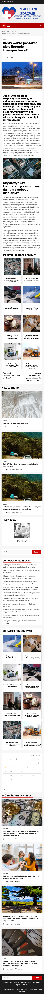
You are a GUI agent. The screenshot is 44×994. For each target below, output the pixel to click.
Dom (4, 958)
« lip (4, 790)
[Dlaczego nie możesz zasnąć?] (22, 404)
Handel (16, 982)
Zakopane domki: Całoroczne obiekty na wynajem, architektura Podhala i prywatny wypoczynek (21, 918)
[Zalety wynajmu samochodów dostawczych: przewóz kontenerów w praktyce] (22, 487)
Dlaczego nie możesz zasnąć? (15, 423)
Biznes (5, 39)
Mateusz (15, 58)
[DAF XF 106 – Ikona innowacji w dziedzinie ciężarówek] (22, 445)
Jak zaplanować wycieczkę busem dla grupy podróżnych (33, 376)
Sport (18, 985)
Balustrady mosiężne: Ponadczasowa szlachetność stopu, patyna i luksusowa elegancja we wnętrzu (20, 963)
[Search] (41, 26)
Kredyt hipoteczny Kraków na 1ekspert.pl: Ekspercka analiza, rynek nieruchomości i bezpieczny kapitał (21, 833)
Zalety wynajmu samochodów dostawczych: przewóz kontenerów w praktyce (22, 508)
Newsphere (29, 989)
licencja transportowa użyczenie (14, 240)
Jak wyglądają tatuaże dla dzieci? (11, 375)
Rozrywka (36, 982)
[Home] (4, 25)
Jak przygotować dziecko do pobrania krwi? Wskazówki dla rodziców (21, 877)
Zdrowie (5, 828)
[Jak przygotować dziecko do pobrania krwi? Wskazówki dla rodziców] (22, 857)
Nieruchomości (26, 982)
